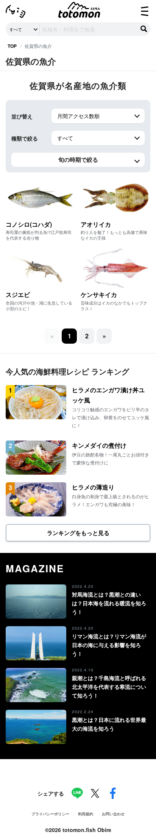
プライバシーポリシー (50, 813)
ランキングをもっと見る (78, 533)
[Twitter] (95, 793)
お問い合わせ (113, 813)
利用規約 (85, 813)
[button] (86, 336)
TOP (12, 46)
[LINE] (77, 793)
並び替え (22, 116)
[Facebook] (113, 793)
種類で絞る (24, 138)
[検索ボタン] (143, 28)
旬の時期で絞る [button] (78, 159)
